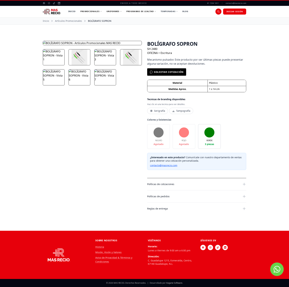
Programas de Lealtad (140, 11)
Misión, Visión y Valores (108, 252)
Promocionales (90, 11)
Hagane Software (174, 282)
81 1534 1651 (213, 3)
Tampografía (183, 110)
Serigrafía (159, 110)
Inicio (72, 11)
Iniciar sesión (234, 11)
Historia (99, 246)
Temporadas (168, 11)
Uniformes (113, 11)
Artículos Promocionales (68, 20)
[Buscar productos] (218, 12)
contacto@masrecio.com (236, 3)
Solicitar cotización (168, 72)
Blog (185, 11)
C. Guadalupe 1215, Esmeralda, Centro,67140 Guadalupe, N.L (170, 262)
